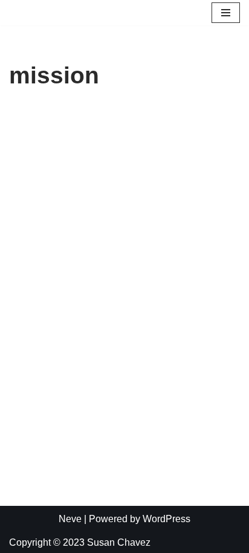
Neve (70, 519)
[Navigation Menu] (226, 12)
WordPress (166, 519)
